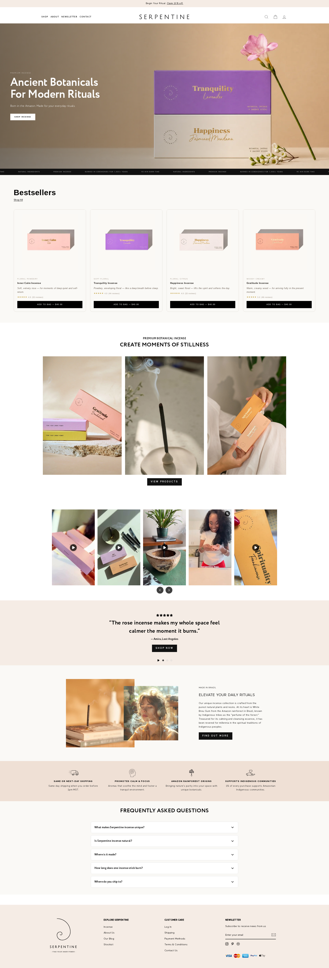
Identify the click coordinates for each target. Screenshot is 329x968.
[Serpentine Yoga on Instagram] (226, 944)
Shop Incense (22, 117)
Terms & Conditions (175, 944)
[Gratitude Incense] (279, 242)
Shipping (169, 933)
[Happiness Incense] (203, 242)
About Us (109, 933)
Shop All (18, 200)
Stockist (108, 944)
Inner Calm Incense (29, 283)
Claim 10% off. (175, 3)
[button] (163, 660)
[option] (164, 3)
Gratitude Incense (258, 283)
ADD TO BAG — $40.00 (49, 304)
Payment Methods (174, 939)
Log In (168, 927)
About (55, 16)
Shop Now (164, 648)
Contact (85, 16)
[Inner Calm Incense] (50, 242)
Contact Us (171, 950)
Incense (108, 927)
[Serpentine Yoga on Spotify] (238, 944)
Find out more (215, 736)
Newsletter (69, 16)
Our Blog (109, 939)
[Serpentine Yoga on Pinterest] (232, 944)
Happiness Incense (182, 283)
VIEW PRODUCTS (164, 482)
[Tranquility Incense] (126, 242)
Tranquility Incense (106, 283)
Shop (44, 16)
